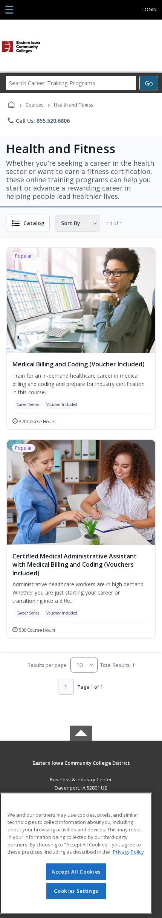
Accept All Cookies (76, 871)
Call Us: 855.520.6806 (38, 120)
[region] (76, 853)
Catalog (33, 223)
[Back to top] (81, 768)
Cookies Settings (76, 891)
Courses (34, 105)
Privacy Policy (128, 851)
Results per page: (47, 665)
